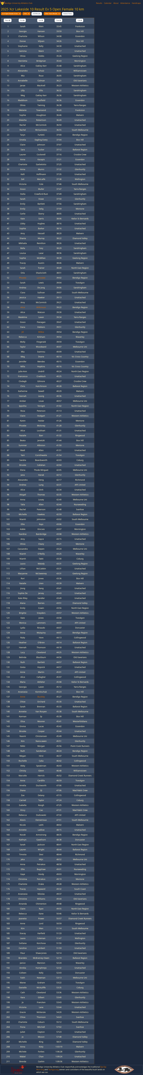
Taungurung (53, 1069)
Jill (23, 332)
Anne (22, 696)
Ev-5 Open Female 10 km (10, 14)
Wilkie (41, 332)
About (116, 3)
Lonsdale (41, 277)
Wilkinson (41, 307)
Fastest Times (67, 14)
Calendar (108, 3)
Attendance (125, 3)
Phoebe (22, 277)
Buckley (41, 696)
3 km (25, 14)
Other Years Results (51, 14)
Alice (22, 307)
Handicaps (136, 3)
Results (99, 3)
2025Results (36, 14)
